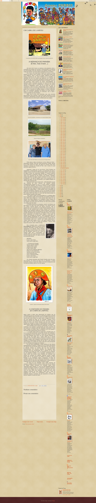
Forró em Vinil (69, 270)
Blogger (53, 500)
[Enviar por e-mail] (41, 385)
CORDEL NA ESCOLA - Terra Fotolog (70, 461)
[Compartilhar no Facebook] (45, 385)
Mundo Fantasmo (69, 205)
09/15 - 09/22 (63, 137)
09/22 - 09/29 (63, 136)
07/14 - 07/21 (63, 149)
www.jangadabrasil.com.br (69, 479)
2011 (61, 196)
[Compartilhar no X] (43, 385)
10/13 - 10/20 (63, 131)
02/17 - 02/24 (63, 176)
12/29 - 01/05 (63, 117)
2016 (61, 188)
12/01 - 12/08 (63, 123)
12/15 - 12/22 (63, 120)
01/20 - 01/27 (63, 180)
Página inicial (40, 421)
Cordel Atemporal (69, 227)
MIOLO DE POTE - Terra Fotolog (69, 473)
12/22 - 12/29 (63, 119)
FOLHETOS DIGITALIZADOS (68, 50)
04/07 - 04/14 (63, 163)
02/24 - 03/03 (63, 174)
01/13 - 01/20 (63, 182)
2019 (61, 116)
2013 (61, 193)
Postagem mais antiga (51, 421)
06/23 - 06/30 (63, 154)
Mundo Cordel (69, 414)
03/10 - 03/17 (63, 171)
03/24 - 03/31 (63, 166)
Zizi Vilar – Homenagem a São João (69, 272)
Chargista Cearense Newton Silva (69, 305)
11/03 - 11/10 (63, 128)
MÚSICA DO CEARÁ (69, 251)
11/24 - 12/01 (63, 125)
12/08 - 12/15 (63, 122)
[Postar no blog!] (42, 385)
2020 (61, 114)
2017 (61, 187)
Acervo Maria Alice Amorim (69, 483)
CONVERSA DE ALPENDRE (69, 316)
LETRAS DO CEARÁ (66, 44)
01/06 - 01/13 (63, 183)
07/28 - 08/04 (63, 146)
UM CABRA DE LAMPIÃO (64, 168)
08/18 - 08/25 (63, 143)
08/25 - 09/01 (63, 142)
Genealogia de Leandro (66, 63)
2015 (61, 190)
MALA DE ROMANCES (69, 358)
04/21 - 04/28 (63, 162)
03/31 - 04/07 (63, 165)
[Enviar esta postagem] (40, 385)
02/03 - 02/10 (63, 177)
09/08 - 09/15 (63, 139)
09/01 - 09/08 (63, 140)
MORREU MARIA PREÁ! (67, 56)
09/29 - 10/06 (63, 134)
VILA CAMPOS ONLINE (69, 336)
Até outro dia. (72, 381)
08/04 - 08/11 (63, 145)
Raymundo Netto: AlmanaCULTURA (70, 467)
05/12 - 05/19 (63, 159)
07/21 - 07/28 (63, 148)
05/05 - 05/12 (63, 160)
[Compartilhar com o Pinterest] (46, 385)
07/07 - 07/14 (63, 151)
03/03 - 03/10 (63, 173)
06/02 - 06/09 (63, 157)
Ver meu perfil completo (66, 494)
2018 (61, 185)
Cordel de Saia (69, 286)
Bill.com (68, 399)
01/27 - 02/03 (63, 179)
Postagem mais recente (27, 421)
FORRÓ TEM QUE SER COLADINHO (69, 398)
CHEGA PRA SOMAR (69, 434)
